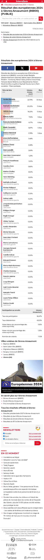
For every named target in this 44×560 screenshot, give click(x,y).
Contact (39, 529)
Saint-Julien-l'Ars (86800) (33, 23)
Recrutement (22, 531)
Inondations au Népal (11, 457)
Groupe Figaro (14, 535)
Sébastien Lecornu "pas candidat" (15, 460)
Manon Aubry (8, 116)
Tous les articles (8, 531)
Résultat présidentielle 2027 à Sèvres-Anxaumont (21, 413)
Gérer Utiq (24, 533)
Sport (7, 436)
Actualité (8, 433)
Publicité (33, 529)
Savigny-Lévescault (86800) (13, 352)
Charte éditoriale (25, 529)
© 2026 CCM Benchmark (26, 535)
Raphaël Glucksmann (11, 106)
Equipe (17, 529)
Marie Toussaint (9, 127)
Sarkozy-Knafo (8, 473)
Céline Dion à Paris (10, 481)
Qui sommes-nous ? (8, 529)
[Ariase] (11, 557)
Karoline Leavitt (9, 468)
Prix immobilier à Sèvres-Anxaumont (16, 404)
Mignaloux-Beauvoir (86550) (13, 25)
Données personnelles (33, 531)
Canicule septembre (10, 463)
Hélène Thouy (8, 144)
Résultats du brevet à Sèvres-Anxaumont (18, 419)
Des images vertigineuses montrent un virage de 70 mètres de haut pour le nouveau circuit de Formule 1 (21, 515)
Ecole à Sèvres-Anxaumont (13, 401)
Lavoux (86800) (8, 354)
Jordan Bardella (9, 99)
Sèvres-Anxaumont (10, 40)
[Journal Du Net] (11, 549)
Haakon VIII (7, 479)
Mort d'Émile (8, 471)
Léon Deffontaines (10, 138)
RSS (15, 531)
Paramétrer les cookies (13, 533)
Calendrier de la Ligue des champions (17, 476)
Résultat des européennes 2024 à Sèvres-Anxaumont (22, 34)
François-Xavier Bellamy (12, 122)
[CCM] (32, 545)
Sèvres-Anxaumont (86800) (13, 398)
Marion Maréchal (9, 133)
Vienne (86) (7, 357)
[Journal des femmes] (11, 545)
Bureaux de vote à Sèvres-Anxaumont (17, 37)
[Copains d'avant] (11, 553)
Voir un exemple (35, 433)
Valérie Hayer (8, 111)
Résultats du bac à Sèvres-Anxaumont (17, 416)
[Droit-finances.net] (32, 549)
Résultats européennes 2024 (15, 5)
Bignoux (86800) (16, 23)
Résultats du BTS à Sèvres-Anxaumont (17, 421)
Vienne (31, 5)
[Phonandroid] (32, 557)
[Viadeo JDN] (32, 553)
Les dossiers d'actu (11, 439)
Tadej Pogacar (8, 465)
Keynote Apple (8, 484)
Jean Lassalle (8, 150)
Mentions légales (33, 533)
